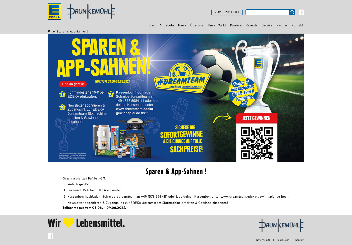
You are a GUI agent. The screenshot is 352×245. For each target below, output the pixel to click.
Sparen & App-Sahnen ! (72, 31)
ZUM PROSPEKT (227, 12)
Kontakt (299, 240)
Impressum (282, 240)
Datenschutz (263, 240)
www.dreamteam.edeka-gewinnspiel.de (250, 197)
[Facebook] (301, 12)
